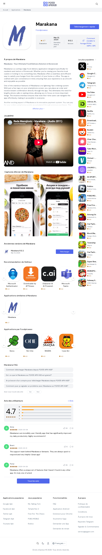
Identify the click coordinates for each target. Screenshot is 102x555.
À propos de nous (85, 517)
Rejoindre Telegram (86, 522)
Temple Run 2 (33, 509)
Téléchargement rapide (84, 26)
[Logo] (50, 3)
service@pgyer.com (86, 532)
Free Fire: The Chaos (36, 514)
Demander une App (61, 524)
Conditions (82, 512)
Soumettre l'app (59, 519)
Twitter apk (7, 514)
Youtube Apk (8, 524)
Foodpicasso (42, 30)
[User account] (48, 543)
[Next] (68, 205)
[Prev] (8, 205)
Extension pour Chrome (62, 514)
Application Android (61, 509)
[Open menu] (4, 3)
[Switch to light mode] (43, 543)
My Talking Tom (34, 504)
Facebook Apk (9, 509)
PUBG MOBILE (33, 519)
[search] (97, 4)
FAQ (54, 504)
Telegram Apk (8, 519)
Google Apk (8, 504)
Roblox (31, 524)
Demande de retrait (61, 529)
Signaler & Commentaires (88, 527)
